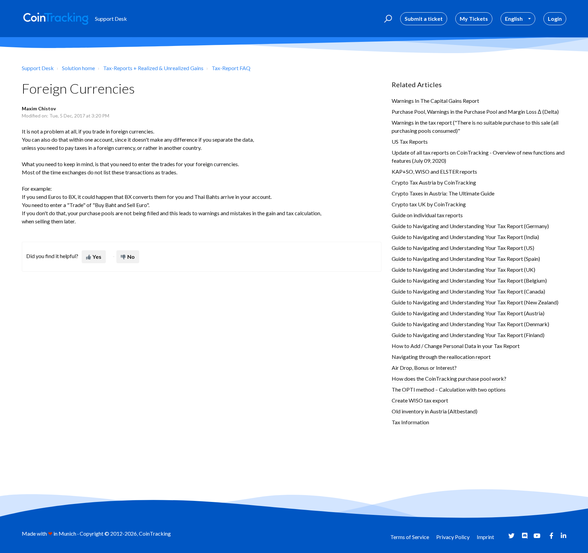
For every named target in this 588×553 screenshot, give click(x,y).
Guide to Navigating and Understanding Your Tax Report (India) (465, 237)
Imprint (485, 537)
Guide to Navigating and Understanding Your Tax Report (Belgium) (469, 280)
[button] (387, 18)
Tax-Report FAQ (231, 68)
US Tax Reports (410, 141)
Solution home (78, 68)
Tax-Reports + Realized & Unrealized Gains (153, 68)
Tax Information (410, 422)
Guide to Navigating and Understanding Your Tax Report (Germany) (470, 226)
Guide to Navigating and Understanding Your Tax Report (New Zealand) (475, 302)
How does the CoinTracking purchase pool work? (449, 378)
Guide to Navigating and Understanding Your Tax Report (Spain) (466, 258)
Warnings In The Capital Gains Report (435, 100)
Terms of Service (409, 537)
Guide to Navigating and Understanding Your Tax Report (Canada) (468, 291)
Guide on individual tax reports (427, 215)
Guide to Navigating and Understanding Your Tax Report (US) (463, 247)
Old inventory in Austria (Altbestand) (434, 411)
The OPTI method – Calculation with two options (449, 389)
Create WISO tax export (420, 400)
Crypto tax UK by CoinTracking (429, 204)
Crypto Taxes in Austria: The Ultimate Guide (443, 193)
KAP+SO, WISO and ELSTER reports (434, 171)
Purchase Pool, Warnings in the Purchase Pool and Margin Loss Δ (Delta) (475, 111)
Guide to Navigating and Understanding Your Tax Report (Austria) (468, 313)
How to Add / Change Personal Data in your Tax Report (456, 346)
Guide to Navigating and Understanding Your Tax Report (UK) (463, 269)
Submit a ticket (424, 18)
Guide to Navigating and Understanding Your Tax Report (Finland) (468, 335)
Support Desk (38, 68)
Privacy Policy (453, 537)
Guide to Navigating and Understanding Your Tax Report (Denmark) (470, 324)
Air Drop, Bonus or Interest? (424, 367)
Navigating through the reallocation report (441, 356)
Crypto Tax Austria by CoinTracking (434, 182)
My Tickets (474, 18)
